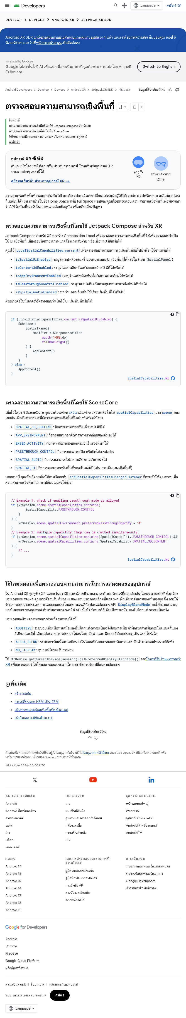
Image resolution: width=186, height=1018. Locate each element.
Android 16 (13, 874)
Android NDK (75, 900)
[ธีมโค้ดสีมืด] (172, 314)
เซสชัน (72, 412)
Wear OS (132, 811)
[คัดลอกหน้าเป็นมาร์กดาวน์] (134, 107)
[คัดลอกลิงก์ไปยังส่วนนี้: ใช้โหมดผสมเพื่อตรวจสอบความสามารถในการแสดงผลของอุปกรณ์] (155, 584)
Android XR (63, 20)
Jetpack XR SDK (96, 20)
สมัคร (59, 995)
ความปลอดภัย (14, 818)
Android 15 (13, 881)
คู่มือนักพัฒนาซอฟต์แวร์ (81, 878)
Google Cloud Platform (22, 961)
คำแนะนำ (124, 90)
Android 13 (13, 895)
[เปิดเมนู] (7, 5)
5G (68, 840)
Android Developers (18, 90)
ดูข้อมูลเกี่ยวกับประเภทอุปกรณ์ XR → (40, 181)
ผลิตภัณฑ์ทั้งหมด (16, 968)
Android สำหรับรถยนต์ (141, 825)
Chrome (11, 946)
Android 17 (13, 866)
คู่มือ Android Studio (80, 871)
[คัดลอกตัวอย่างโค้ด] (177, 314)
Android (11, 804)
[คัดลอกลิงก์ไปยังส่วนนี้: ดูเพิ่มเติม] (31, 684)
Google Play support (140, 881)
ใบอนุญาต (37, 984)
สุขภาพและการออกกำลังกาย (84, 818)
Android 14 (13, 888)
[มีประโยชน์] (170, 89)
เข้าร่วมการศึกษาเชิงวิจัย (141, 888)
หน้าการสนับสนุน (49, 43)
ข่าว (7, 833)
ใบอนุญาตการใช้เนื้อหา (95, 753)
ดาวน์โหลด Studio (78, 893)
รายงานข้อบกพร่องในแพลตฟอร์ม (148, 866)
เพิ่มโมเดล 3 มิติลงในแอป (33, 718)
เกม (68, 804)
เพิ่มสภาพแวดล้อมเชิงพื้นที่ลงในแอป (41, 710)
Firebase (11, 953)
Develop (13, 20)
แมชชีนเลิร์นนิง (75, 811)
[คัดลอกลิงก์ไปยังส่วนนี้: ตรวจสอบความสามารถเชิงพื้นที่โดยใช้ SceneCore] (122, 403)
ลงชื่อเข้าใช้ (173, 5)
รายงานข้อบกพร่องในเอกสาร (144, 874)
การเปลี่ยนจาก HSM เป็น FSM (37, 702)
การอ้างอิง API (74, 885)
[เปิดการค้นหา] (116, 5)
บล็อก (9, 840)
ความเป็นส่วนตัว (76, 833)
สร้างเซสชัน (23, 693)
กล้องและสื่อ (74, 825)
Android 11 (13, 910)
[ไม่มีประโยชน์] (177, 89)
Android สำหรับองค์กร (20, 811)
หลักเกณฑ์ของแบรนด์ (63, 984)
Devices (37, 20)
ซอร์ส (8, 825)
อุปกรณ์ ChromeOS (140, 818)
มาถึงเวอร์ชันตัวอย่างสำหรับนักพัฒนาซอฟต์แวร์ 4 (70, 37)
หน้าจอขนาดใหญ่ (137, 804)
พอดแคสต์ (12, 847)
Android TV (134, 833)
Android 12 (13, 903)
